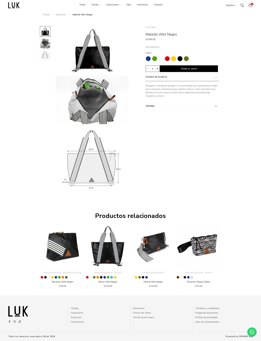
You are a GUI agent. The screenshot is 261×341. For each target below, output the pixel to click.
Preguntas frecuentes (206, 312)
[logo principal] (13, 5)
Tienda (94, 4)
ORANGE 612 (246, 336)
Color (148, 53)
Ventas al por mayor (143, 317)
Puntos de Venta (142, 312)
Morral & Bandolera (153, 273)
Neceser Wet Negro (62, 281)
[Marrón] (178, 277)
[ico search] (242, 5)
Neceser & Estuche (72, 273)
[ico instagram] (14, 321)
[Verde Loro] (154, 58)
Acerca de (76, 317)
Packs (82, 4)
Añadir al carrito (189, 68)
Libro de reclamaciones (207, 322)
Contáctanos (77, 322)
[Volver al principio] (8, 332)
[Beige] (181, 277)
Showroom (138, 308)
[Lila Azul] (191, 277)
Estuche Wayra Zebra (198, 281)
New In (208, 273)
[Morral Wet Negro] (153, 246)
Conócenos (142, 4)
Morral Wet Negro (153, 281)
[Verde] (186, 58)
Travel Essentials (52, 273)
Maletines (61, 14)
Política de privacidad (206, 317)
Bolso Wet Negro (108, 281)
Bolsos (117, 273)
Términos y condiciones (207, 308)
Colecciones (112, 4)
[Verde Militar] (66, 277)
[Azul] (148, 58)
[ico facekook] (9, 321)
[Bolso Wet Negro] (108, 246)
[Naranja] (62, 277)
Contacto (158, 4)
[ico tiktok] (19, 321)
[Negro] (179, 58)
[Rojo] (167, 58)
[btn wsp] (251, 331)
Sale (128, 4)
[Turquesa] (111, 277)
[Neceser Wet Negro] (62, 246)
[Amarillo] (173, 58)
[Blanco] (160, 58)
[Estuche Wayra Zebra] (198, 246)
